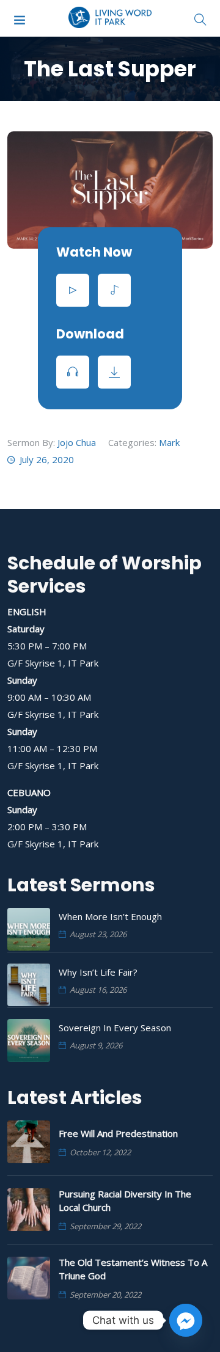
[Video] (72, 290)
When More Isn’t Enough (110, 916)
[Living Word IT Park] (110, 18)
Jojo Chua (76, 442)
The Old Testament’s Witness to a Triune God (133, 1269)
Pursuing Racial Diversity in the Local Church (125, 1200)
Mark (169, 442)
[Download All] (114, 372)
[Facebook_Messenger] (185, 1320)
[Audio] (114, 290)
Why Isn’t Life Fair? (98, 972)
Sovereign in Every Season (115, 1027)
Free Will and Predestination (118, 1133)
